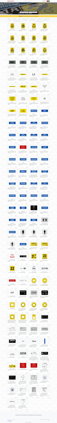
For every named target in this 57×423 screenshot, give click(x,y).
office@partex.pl (10, 421)
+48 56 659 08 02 (10, 420)
